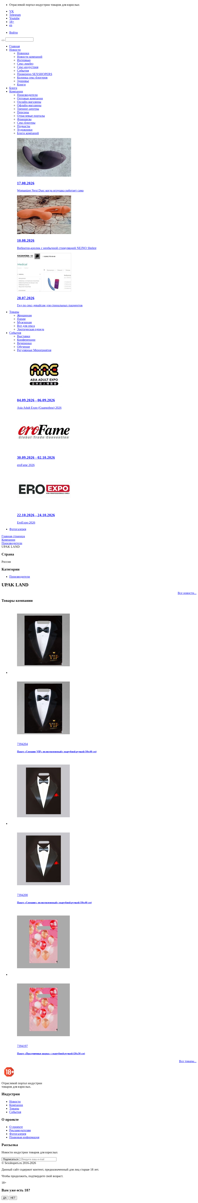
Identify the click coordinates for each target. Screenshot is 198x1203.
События (23, 70)
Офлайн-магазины (29, 105)
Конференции (26, 339)
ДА (5, 1197)
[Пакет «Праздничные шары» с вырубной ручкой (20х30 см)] (103, 976)
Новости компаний (29, 56)
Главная (14, 46)
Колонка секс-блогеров (32, 77)
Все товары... (187, 1061)
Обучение (23, 346)
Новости (15, 49)
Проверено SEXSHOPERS (34, 74)
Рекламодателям (20, 1130)
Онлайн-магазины (29, 101)
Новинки (23, 53)
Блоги (13, 88)
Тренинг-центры (28, 108)
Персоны (23, 112)
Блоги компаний (28, 133)
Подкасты (23, 126)
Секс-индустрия (27, 67)
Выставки (23, 336)
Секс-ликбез (25, 63)
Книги (21, 84)
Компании (16, 91)
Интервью (24, 60)
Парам (21, 318)
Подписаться (10, 1159)
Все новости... (187, 593)
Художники (24, 129)
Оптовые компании (30, 98)
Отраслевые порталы (31, 115)
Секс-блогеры (26, 122)
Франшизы (24, 119)
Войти (13, 32)
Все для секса (26, 325)
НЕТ (12, 1197)
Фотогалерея (17, 529)
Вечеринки (24, 343)
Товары (14, 312)
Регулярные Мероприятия (34, 350)
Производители (27, 95)
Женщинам (24, 315)
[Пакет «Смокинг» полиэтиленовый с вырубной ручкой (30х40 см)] (103, 825)
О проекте (16, 1126)
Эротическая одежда (30, 329)
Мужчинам (24, 322)
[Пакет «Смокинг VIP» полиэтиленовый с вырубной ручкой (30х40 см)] (103, 674)
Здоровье (23, 81)
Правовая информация (24, 1137)
